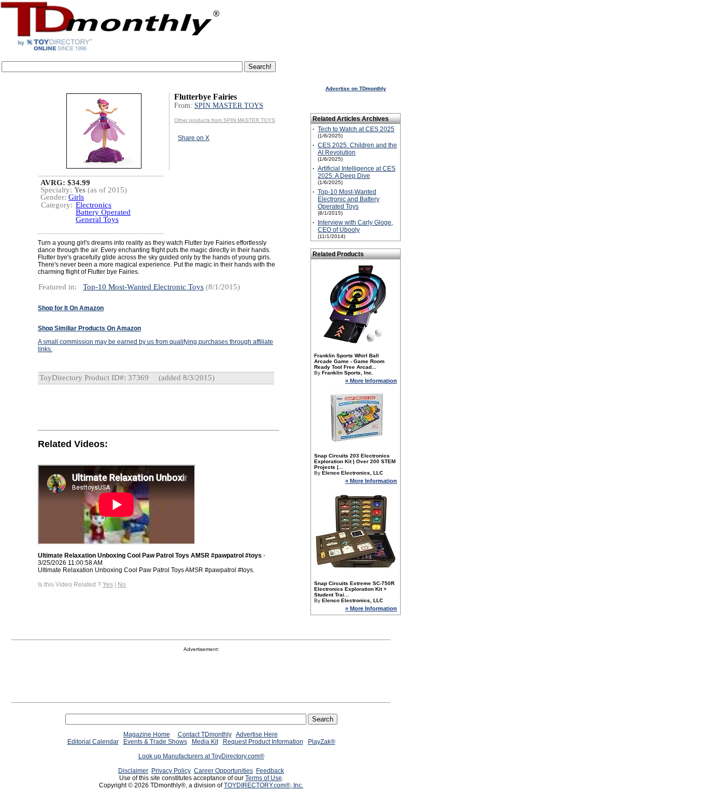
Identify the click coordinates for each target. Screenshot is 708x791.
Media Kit (205, 741)
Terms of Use (263, 778)
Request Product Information (263, 741)
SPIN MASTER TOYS (228, 105)
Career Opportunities (223, 770)
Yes (108, 584)
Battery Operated (103, 212)
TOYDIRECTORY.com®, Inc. (263, 785)
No (122, 584)
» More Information (371, 381)
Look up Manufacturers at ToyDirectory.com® (201, 756)
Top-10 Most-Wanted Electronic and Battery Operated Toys (348, 199)
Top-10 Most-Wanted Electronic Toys (143, 287)
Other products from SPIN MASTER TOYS (224, 120)
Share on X (193, 138)
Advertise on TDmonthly (355, 88)
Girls (76, 197)
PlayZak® (321, 741)
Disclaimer (133, 770)
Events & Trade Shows (155, 741)
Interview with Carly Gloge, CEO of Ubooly (355, 226)
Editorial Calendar (93, 741)
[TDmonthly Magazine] (110, 50)
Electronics (93, 205)
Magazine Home (146, 734)
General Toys (97, 219)
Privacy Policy (171, 770)
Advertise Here (257, 734)
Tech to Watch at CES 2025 (356, 129)
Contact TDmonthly (205, 734)
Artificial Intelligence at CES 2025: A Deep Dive (356, 172)
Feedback (270, 770)
